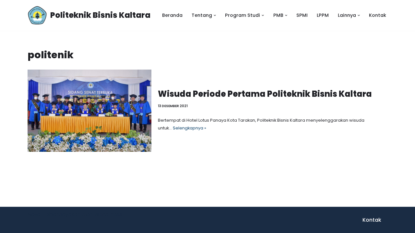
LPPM (323, 15)
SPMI (302, 15)
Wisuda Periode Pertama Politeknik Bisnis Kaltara (265, 94)
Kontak (377, 15)
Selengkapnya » (189, 128)
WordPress (108, 214)
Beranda (172, 15)
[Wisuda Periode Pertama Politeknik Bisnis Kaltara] (89, 111)
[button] (215, 15)
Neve (34, 214)
